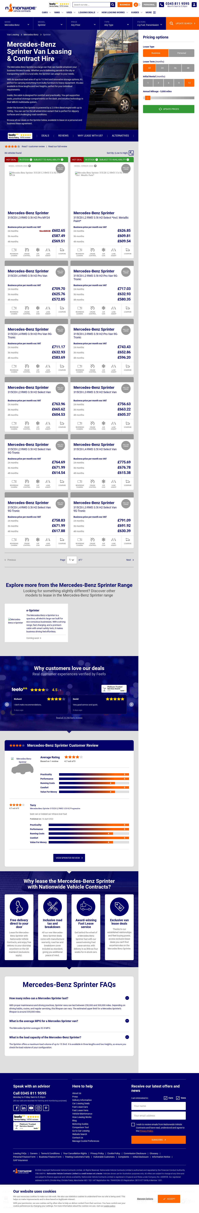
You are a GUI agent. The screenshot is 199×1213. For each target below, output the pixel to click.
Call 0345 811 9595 (29, 1093)
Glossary (154, 1153)
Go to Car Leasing (81, 1131)
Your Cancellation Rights (75, 1153)
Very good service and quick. (85, 705)
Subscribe (157, 1140)
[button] (16, 23)
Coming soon (32, 638)
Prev (6, 704)
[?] (31, 159)
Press (75, 1096)
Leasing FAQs (19, 1153)
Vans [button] (57, 12)
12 (189, 83)
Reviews (63, 135)
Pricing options (155, 37)
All (149, 68)
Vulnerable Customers (104, 1157)
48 (188, 68)
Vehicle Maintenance (82, 1113)
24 (162, 68)
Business (125, 4)
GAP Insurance (20, 1160)
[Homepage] (21, 7)
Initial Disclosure (140, 1157)
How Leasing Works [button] (113, 12)
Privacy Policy (146, 1131)
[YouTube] (31, 1108)
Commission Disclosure (135, 1153)
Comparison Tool (80, 1127)
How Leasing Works (81, 1117)
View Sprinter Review (68, 858)
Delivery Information (82, 1100)
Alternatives (120, 135)
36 (175, 68)
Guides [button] (135, 12)
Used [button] (69, 12)
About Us (76, 1093)
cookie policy (109, 1206)
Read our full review (57, 146)
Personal (149, 4)
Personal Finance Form (24, 1157)
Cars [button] (45, 12)
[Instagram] (39, 1108)
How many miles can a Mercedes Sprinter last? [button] (38, 998)
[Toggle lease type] (137, 4)
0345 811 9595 (161, 4)
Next (128, 560)
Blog (74, 1120)
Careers (33, 1153)
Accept (171, 1199)
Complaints (123, 1157)
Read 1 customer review (33, 146)
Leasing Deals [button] (87, 12)
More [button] (149, 12)
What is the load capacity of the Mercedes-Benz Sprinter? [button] (45, 1037)
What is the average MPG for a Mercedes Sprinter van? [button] (43, 1021)
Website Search (79, 1134)
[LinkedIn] (24, 1108)
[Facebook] (16, 1108)
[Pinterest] (46, 1108)
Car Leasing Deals (81, 1103)
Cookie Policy (113, 1153)
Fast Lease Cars (80, 1107)
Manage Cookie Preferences (85, 1141)
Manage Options (145, 1198)
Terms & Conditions (50, 1153)
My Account (194, 4)
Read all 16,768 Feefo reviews (69, 718)
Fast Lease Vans (80, 1110)
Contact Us (77, 1137)
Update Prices (171, 109)
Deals (45, 135)
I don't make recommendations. (28, 705)
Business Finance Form (50, 1157)
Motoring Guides (80, 1124)
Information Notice (161, 1157)
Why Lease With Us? (90, 135)
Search (112, 4)
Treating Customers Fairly (77, 1157)
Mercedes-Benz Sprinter (28, 213)
